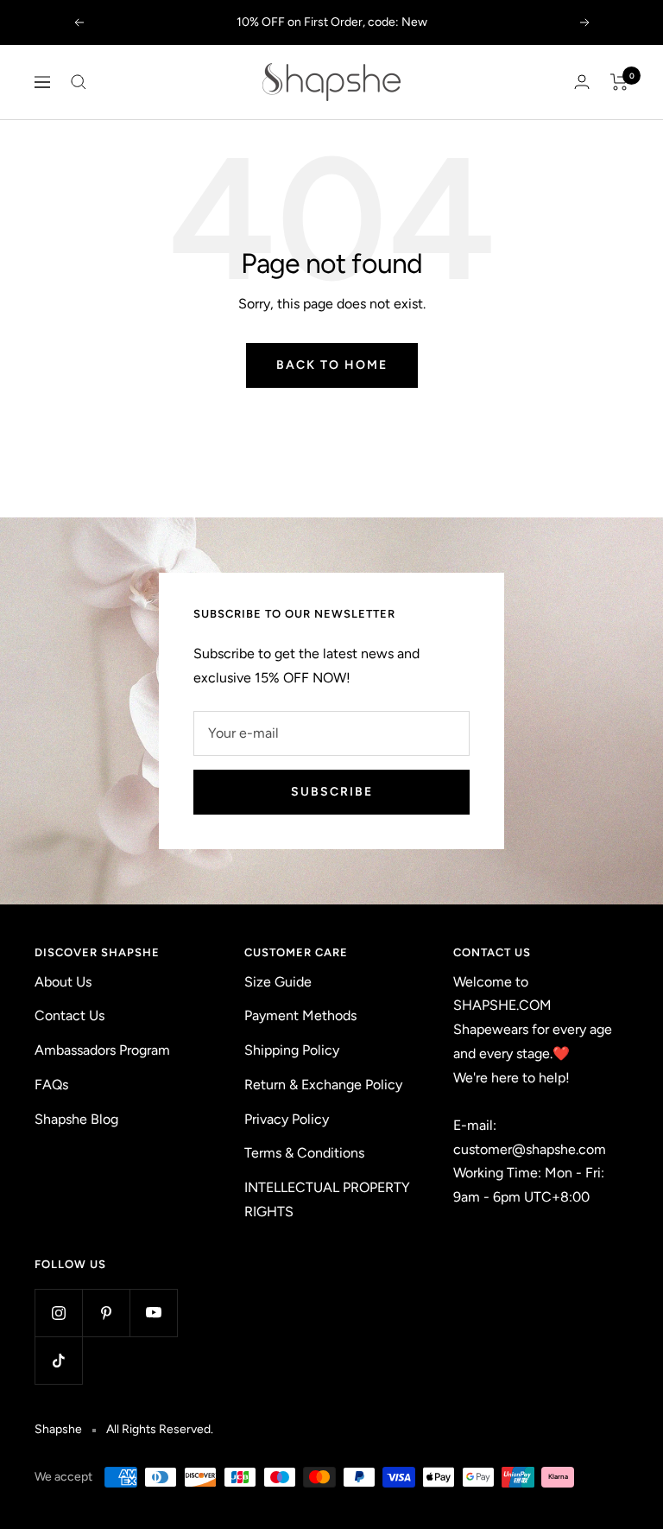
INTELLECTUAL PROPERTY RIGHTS (327, 1199)
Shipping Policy (291, 1050)
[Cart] (619, 82)
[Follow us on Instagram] (58, 1312)
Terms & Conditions (304, 1153)
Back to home (332, 365)
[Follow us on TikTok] (58, 1360)
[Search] (78, 82)
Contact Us (69, 1015)
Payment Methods (300, 1015)
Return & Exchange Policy (323, 1084)
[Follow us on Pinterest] (105, 1312)
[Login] (582, 81)
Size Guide (278, 982)
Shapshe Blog (76, 1119)
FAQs (51, 1084)
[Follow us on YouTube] (153, 1312)
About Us (63, 982)
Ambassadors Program (102, 1050)
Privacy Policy (286, 1119)
